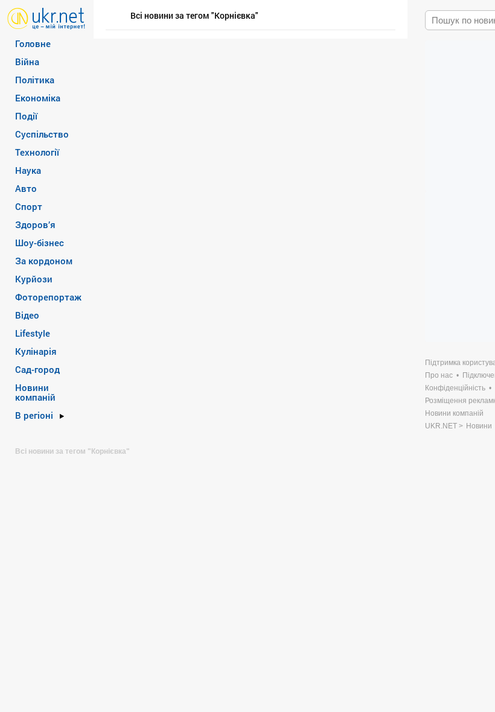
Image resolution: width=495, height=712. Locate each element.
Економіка (37, 98)
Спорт (28, 206)
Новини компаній (35, 392)
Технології (37, 152)
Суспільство (42, 134)
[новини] (46, 18)
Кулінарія (36, 351)
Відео (27, 315)
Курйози (34, 279)
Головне (33, 43)
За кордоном (43, 260)
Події (26, 116)
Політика (34, 79)
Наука (28, 170)
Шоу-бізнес (39, 242)
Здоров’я (35, 224)
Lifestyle (32, 333)
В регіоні (34, 415)
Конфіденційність (455, 388)
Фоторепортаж (48, 297)
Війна (27, 61)
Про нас (439, 375)
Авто (26, 188)
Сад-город (37, 369)
